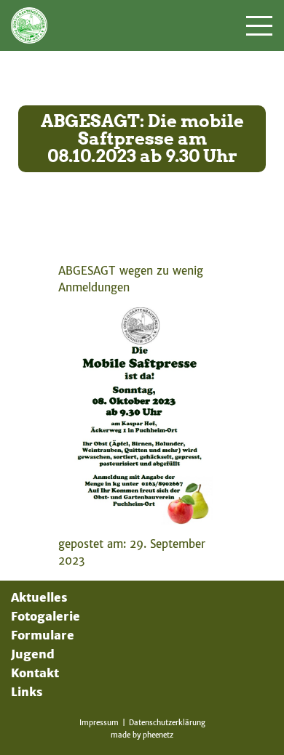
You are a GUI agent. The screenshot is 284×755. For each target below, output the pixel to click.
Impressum (99, 722)
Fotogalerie (45, 616)
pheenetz (158, 735)
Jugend (33, 654)
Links (26, 692)
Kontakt (35, 673)
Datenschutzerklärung (167, 722)
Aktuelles (39, 597)
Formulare (42, 635)
